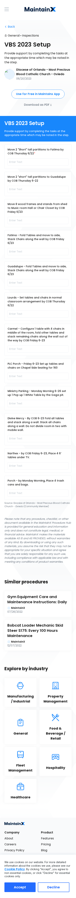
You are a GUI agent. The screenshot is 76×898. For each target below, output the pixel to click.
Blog (44, 850)
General (14, 35)
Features (47, 838)
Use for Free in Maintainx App (38, 94)
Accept (20, 887)
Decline (53, 887)
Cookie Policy (14, 869)
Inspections (30, 35)
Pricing (46, 844)
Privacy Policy (14, 850)
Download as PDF (36, 104)
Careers (10, 844)
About (8, 838)
